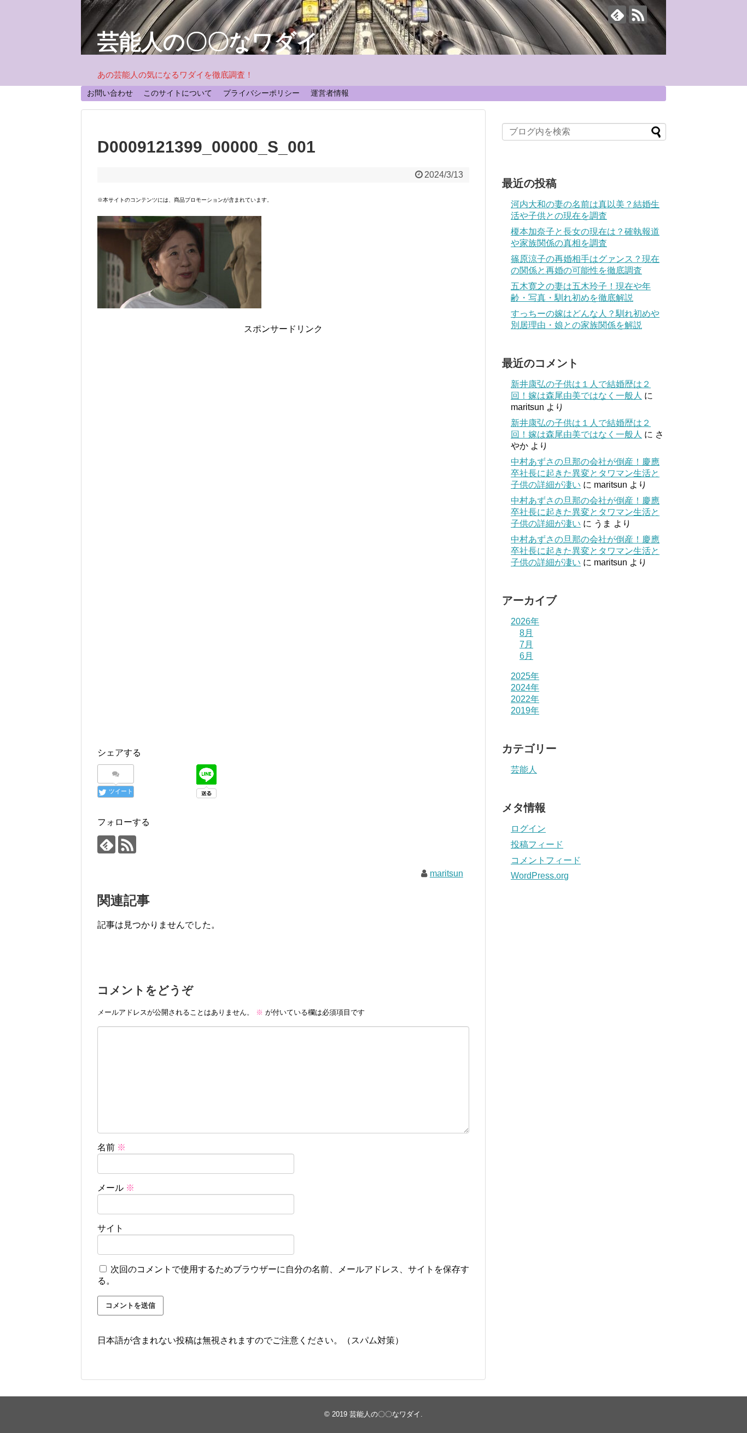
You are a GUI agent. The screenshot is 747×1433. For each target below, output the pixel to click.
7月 (526, 644)
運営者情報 (330, 93)
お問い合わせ (110, 93)
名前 (111, 1147)
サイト (110, 1228)
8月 (526, 632)
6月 (526, 655)
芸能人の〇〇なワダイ (208, 41)
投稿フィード (537, 844)
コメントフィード (546, 860)
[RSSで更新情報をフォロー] (638, 14)
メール (116, 1187)
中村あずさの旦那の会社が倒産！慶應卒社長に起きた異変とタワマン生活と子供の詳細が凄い (585, 473)
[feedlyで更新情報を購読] (617, 14)
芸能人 (524, 769)
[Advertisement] (283, 412)
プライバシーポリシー (261, 93)
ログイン (528, 828)
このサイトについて (177, 93)
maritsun (446, 873)
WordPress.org (540, 875)
